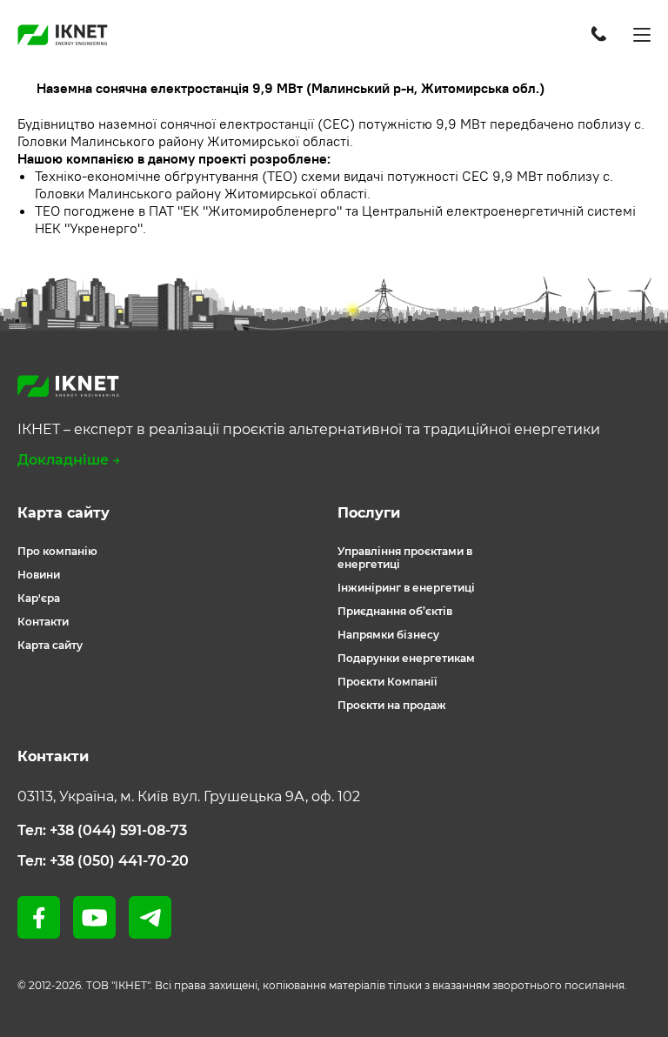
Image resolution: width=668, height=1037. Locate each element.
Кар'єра (38, 598)
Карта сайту (50, 645)
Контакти (43, 621)
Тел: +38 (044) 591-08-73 (102, 830)
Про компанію (57, 551)
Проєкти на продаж (391, 705)
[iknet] (62, 34)
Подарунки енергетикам (406, 658)
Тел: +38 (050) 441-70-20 (103, 861)
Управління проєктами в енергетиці (404, 558)
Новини (38, 574)
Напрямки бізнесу (388, 634)
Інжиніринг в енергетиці (406, 587)
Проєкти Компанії (387, 681)
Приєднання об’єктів (394, 611)
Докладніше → (69, 460)
